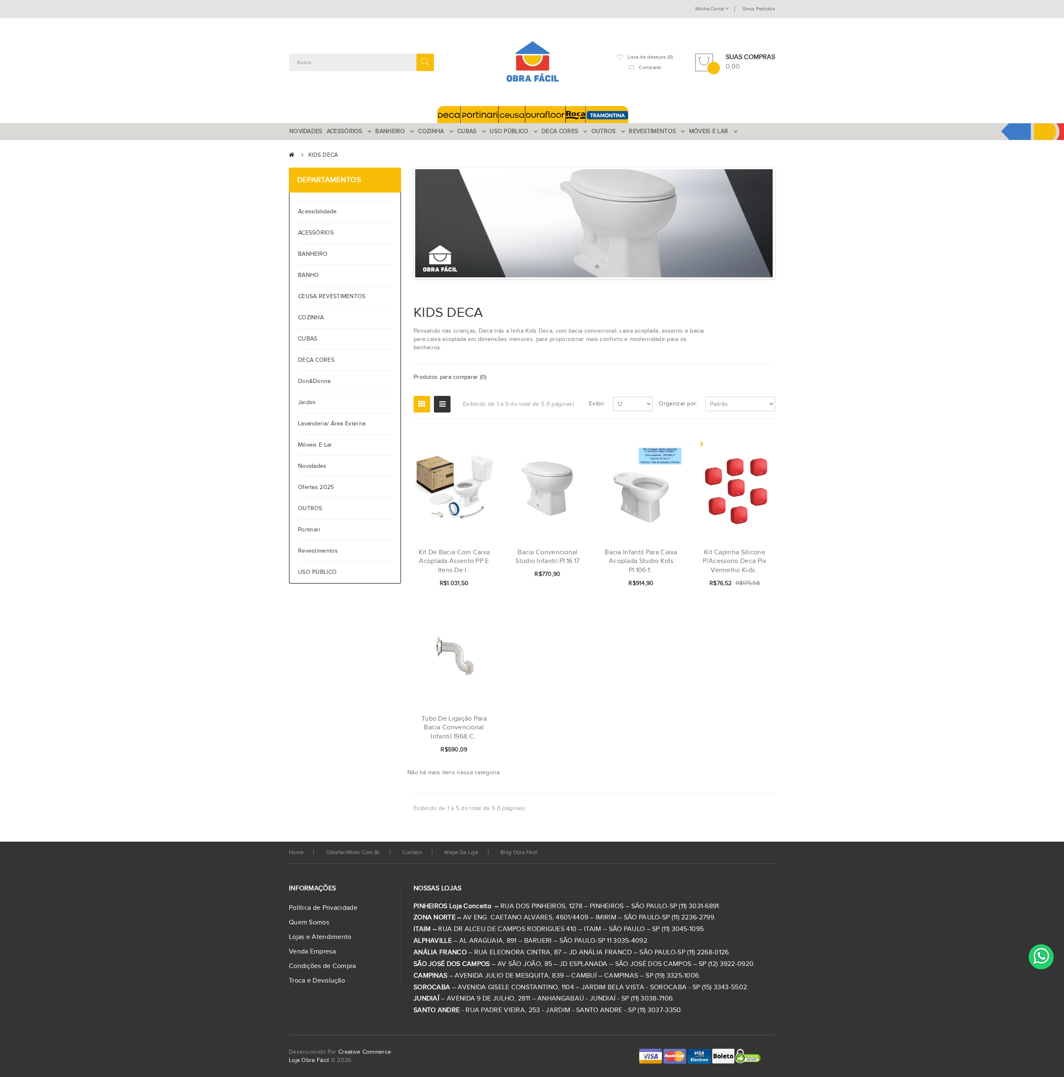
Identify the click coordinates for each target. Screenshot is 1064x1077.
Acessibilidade (319, 211)
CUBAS (308, 339)
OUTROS (310, 508)
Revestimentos (318, 551)
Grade (422, 404)
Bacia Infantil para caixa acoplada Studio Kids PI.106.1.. (641, 561)
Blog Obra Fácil (519, 852)
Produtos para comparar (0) (450, 377)
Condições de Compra (322, 966)
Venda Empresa (312, 952)
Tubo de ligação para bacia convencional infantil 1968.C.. (454, 728)
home (296, 852)
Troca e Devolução (317, 981)
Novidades (312, 466)
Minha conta (710, 9)
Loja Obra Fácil (309, 1060)
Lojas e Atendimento (320, 937)
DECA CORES (316, 360)
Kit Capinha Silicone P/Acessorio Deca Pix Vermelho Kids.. (735, 561)
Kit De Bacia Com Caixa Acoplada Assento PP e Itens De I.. (454, 561)
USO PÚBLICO (317, 572)
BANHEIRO (313, 254)
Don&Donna (314, 381)
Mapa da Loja (461, 852)
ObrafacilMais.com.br (353, 852)
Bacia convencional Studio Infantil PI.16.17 (547, 557)
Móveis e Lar (315, 445)
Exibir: (597, 403)
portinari (309, 529)
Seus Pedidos (759, 9)
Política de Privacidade (323, 908)
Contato (412, 852)
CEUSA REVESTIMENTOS (332, 296)
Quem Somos (309, 922)
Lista (442, 404)
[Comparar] (475, 584)
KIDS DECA (323, 155)
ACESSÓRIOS (316, 233)
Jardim (307, 402)
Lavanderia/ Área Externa (331, 423)
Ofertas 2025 (316, 487)
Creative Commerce (364, 1052)
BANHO (308, 275)
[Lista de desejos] (461, 584)
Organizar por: (678, 403)
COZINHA (311, 317)
